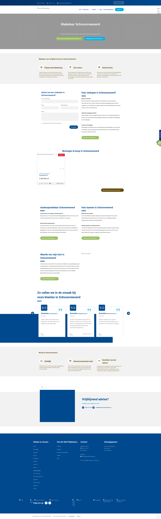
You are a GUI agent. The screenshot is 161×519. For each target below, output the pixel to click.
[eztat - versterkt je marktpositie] (121, 502)
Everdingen (35, 458)
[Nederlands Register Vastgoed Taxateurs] (73, 502)
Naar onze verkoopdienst (89, 137)
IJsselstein (35, 452)
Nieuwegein (35, 449)
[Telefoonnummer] (83, 407)
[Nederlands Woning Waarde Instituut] (109, 502)
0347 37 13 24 (51, 3)
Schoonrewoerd (37, 470)
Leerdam (35, 461)
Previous (36, 302)
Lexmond (35, 464)
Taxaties (59, 455)
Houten (35, 455)
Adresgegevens (110, 442)
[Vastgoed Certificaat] (40, 502)
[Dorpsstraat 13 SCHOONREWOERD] (51, 162)
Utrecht (35, 488)
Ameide (35, 467)
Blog (101, 9)
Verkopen (59, 446)
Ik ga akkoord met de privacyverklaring (52, 123)
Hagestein (35, 485)
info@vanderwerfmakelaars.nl (103, 407)
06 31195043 (41, 3)
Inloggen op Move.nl (118, 2)
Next (124, 302)
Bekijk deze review (87, 333)
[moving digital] (97, 502)
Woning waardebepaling (62, 452)
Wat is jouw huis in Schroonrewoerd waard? (68, 38)
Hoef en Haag (36, 482)
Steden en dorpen (40, 442)
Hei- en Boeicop (36, 473)
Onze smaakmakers (108, 9)
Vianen (34, 446)
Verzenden (73, 127)
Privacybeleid (71, 516)
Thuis (80, 9)
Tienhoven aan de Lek (38, 476)
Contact (119, 9)
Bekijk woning (60, 183)
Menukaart (86, 9)
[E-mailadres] (93, 407)
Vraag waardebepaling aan (49, 278)
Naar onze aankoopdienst (48, 238)
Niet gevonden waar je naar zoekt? (112, 190)
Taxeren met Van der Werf (90, 238)
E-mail (42, 105)
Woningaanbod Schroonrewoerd (94, 38)
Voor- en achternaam (45, 98)
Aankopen (59, 449)
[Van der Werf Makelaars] (158, 138)
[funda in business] (59, 502)
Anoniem (74, 313)
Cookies (78, 516)
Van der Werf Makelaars (67, 442)
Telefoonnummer (64, 105)
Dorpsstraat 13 (43, 175)
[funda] (23, 502)
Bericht (42, 111)
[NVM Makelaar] (31, 502)
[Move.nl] (84, 502)
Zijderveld (35, 479)
